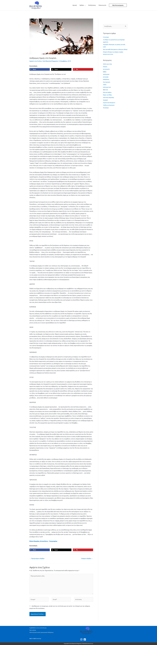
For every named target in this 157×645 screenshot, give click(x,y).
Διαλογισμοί (106, 74)
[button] (118, 5)
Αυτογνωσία (106, 69)
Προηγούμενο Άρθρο (37, 558)
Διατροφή (105, 77)
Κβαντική (105, 89)
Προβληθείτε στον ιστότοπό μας (38, 628)
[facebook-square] (85, 639)
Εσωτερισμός (106, 82)
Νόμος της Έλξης (107, 95)
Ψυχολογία (106, 107)
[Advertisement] (59, 14)
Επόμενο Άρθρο (87, 558)
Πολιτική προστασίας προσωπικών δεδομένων (41, 632)
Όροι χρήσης (32, 630)
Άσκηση (105, 66)
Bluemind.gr (90, 643)
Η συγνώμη (106, 37)
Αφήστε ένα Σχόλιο (35, 61)
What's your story (107, 64)
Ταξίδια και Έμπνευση (108, 105)
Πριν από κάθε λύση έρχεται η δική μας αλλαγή (115, 49)
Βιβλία (104, 71)
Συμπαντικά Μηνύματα (109, 102)
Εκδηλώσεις (106, 79)
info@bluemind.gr (36, 638)
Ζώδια (104, 84)
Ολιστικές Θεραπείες (108, 97)
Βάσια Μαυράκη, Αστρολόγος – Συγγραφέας (43, 541)
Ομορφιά (105, 100)
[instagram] (81, 639)
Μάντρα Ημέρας (107, 92)
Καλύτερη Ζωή (107, 87)
